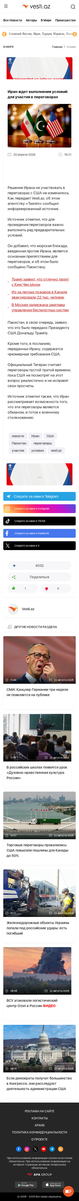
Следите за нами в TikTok (29, 521)
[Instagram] (27, 1149)
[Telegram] (52, 1149)
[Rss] (60, 1149)
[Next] (74, 34)
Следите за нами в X (27, 545)
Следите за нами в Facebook (31, 533)
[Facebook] (18, 1149)
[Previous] (4, 34)
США (50, 436)
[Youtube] (43, 1149)
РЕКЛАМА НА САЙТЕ (39, 1111)
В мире (46, 20)
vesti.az (56, 451)
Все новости (12, 20)
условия (37, 451)
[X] (35, 1149)
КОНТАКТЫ (40, 1118)
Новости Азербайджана (24, 33)
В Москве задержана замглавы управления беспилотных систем (40, 307)
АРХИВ (40, 1125)
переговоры (43, 443)
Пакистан (19, 443)
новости (18, 436)
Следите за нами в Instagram (31, 508)
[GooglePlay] (26, 1184)
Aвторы (31, 20)
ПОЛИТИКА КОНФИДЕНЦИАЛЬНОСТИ (39, 1132)
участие (18, 451)
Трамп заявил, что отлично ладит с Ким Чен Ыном (40, 282)
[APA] (39, 1174)
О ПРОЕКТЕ (39, 1139)
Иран (35, 436)
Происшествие (66, 20)
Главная (57, 46)
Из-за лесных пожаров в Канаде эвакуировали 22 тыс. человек (39, 294)
